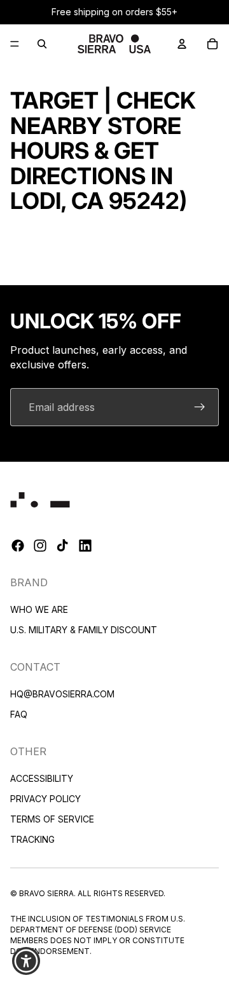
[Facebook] (17, 545)
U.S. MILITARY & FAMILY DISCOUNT (83, 629)
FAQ (18, 713)
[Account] (182, 44)
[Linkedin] (85, 545)
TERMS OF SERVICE (52, 818)
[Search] (42, 44)
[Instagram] (40, 545)
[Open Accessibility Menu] (26, 961)
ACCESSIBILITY (41, 777)
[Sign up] (199, 407)
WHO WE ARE (39, 609)
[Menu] (14, 43)
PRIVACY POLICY (45, 798)
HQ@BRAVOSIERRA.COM (62, 693)
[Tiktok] (62, 545)
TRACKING (32, 838)
